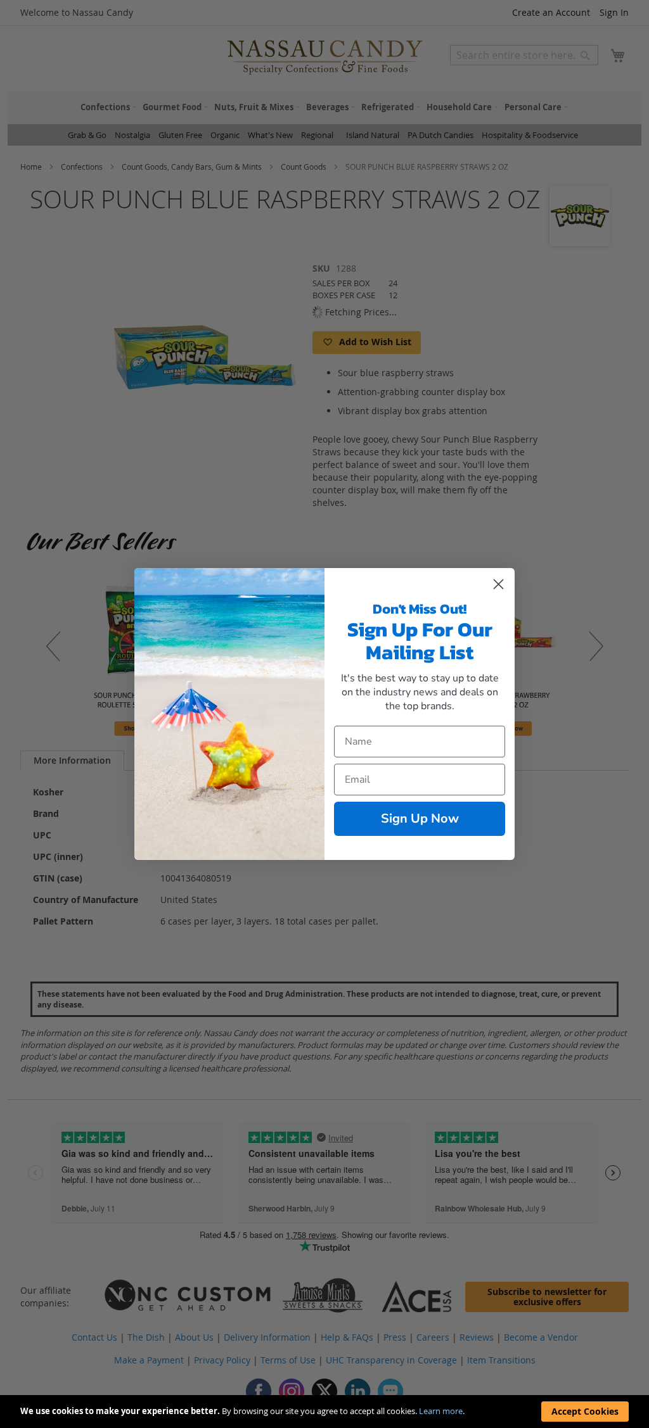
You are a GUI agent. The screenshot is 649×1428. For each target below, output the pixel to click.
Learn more (441, 1411)
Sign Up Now (420, 818)
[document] (324, 1411)
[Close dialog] (498, 584)
